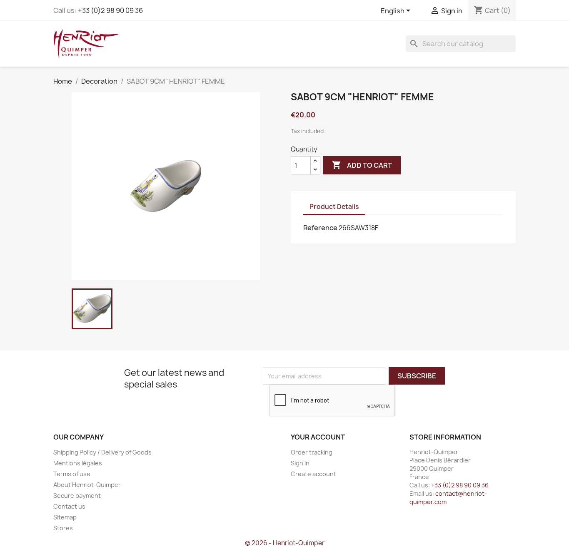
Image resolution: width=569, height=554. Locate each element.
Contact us (69, 506)
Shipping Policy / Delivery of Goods (102, 452)
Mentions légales (77, 463)
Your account (318, 437)
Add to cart (362, 165)
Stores (63, 528)
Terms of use (71, 474)
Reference (320, 228)
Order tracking (311, 452)
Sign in (300, 463)
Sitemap (65, 517)
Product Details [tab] (334, 206)
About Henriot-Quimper (87, 485)
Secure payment (77, 495)
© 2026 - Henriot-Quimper (284, 543)
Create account (313, 474)
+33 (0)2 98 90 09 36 (110, 10)
